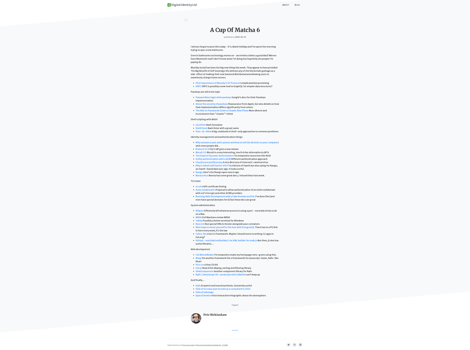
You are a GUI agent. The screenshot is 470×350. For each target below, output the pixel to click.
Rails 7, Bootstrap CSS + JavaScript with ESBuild (220, 274)
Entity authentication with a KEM (213, 159)
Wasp (198, 258)
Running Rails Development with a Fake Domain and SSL (225, 196)
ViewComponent (204, 271)
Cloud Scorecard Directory (209, 162)
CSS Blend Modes (204, 254)
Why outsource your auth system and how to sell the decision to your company (237, 142)
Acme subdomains (205, 189)
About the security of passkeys (212, 104)
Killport (200, 210)
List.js (199, 268)
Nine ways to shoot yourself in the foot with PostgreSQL (225, 227)
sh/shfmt (201, 124)
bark (198, 285)
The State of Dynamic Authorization (214, 155)
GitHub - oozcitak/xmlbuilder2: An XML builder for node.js (226, 240)
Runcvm (200, 224)
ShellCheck (201, 128)
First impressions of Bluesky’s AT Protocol (218, 83)
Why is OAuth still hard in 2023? (212, 165)
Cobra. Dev (201, 233)
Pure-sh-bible (203, 131)
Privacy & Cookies (188, 345)
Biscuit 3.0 (201, 152)
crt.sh (199, 186)
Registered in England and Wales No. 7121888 (212, 345)
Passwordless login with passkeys (213, 97)
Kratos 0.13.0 (202, 149)
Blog (297, 5)
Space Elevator (203, 295)
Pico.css (200, 264)
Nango (199, 172)
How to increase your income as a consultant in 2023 (223, 288)
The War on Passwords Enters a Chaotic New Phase (222, 110)
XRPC (198, 86)
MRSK (199, 217)
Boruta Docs (202, 175)
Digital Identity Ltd (184, 5)
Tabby (199, 220)
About (285, 5)
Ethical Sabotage (205, 292)
